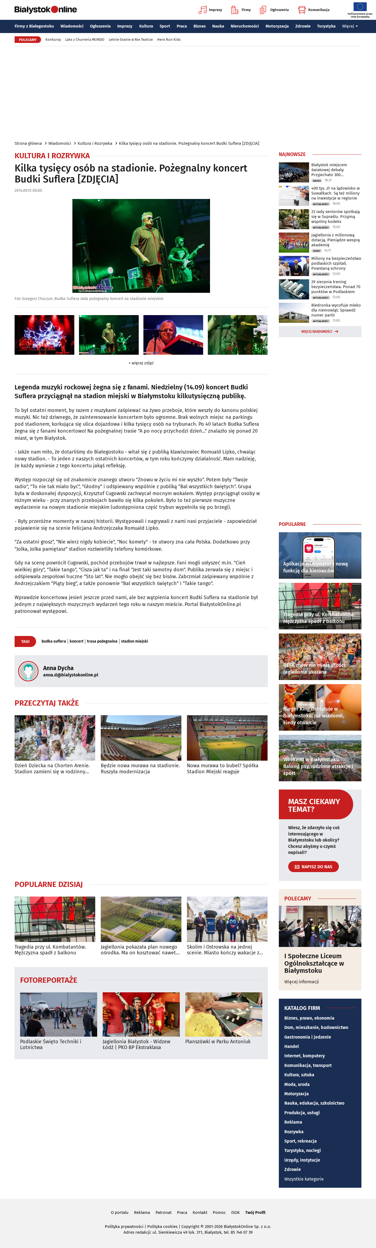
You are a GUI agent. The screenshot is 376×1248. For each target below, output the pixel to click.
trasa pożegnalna (102, 641)
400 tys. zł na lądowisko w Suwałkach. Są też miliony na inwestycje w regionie (335, 193)
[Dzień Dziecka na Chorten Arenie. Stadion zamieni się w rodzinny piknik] (55, 738)
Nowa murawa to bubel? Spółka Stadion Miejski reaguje (222, 769)
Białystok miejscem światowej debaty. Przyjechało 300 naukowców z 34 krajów (333, 169)
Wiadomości (72, 26)
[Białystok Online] (46, 10)
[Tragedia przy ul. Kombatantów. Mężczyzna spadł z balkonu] (55, 919)
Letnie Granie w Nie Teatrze (131, 39)
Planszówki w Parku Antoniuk (217, 1042)
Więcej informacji (301, 981)
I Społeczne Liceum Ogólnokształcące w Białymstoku (314, 963)
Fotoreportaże (48, 980)
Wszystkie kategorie (304, 1179)
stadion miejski (134, 641)
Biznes (200, 26)
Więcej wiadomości (316, 332)
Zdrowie (302, 26)
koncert (76, 641)
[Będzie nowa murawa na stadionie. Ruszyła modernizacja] (141, 738)
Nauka (218, 26)
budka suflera (54, 641)
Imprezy (215, 10)
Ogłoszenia (279, 10)
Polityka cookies (162, 1226)
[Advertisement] (188, 93)
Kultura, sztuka (299, 1074)
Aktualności (321, 204)
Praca (182, 26)
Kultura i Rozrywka (95, 143)
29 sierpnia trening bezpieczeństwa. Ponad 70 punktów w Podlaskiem (335, 286)
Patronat (163, 1212)
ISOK (235, 1212)
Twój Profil (255, 1212)
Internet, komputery (304, 1055)
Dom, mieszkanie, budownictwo (316, 1027)
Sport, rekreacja (300, 1141)
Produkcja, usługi (302, 1112)
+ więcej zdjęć (141, 363)
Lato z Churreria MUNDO (84, 39)
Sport (165, 26)
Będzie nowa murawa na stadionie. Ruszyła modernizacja (140, 769)
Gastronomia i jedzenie (307, 1037)
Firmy (246, 10)
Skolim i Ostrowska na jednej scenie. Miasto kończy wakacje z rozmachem (223, 950)
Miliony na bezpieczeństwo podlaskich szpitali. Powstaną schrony (336, 263)
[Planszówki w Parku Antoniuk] (223, 1014)
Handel (291, 1046)
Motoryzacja (277, 26)
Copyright (190, 1226)
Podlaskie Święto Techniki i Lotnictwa (50, 1045)
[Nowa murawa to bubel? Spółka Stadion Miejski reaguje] (227, 738)
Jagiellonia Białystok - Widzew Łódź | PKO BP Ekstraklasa (136, 1045)
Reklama (293, 1122)
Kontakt (200, 1212)
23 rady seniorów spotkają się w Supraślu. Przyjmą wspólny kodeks (335, 216)
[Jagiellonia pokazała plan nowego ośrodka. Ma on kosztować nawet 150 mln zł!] (141, 919)
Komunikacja (318, 10)
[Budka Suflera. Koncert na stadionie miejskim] (44, 335)
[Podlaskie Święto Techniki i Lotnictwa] (58, 1014)
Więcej (348, 26)
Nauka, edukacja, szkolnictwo (314, 1103)
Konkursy (53, 39)
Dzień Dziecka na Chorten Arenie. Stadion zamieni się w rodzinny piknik (52, 769)
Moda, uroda (297, 1084)
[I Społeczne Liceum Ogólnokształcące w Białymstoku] (320, 926)
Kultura (146, 26)
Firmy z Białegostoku (34, 26)
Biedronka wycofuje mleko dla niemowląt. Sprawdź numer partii (336, 310)
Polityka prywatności (124, 1226)
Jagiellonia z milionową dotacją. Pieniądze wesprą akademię (335, 240)
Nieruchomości (245, 26)
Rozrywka (294, 1131)
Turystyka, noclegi (302, 1150)
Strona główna (28, 143)
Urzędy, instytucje (302, 1160)
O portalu (120, 1212)
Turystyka (326, 26)
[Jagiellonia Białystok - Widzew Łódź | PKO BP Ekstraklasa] (141, 1014)
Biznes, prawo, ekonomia (309, 1018)
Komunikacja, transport (308, 1065)
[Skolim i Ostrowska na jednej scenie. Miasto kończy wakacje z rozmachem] (227, 919)
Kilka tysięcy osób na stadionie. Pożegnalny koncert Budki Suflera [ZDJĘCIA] (189, 143)
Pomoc (219, 1212)
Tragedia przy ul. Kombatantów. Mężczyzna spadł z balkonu (50, 950)
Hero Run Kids (169, 39)
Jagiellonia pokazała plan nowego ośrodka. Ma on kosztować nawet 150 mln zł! (139, 950)
